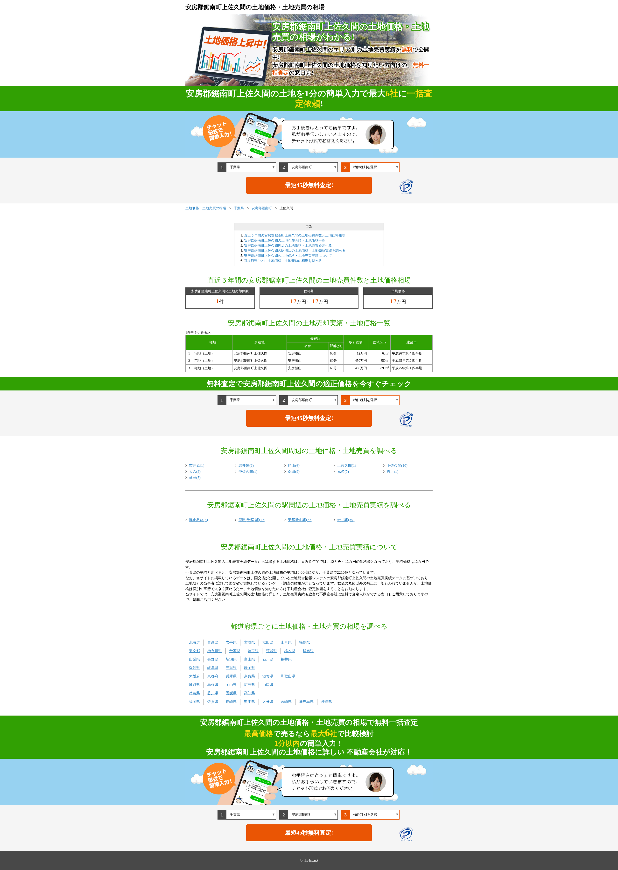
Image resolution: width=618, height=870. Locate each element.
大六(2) (195, 471)
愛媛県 (231, 693)
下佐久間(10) (397, 465)
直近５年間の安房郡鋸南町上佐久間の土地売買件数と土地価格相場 (294, 235)
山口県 (267, 685)
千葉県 (234, 651)
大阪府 (194, 676)
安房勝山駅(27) (300, 520)
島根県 (212, 685)
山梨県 (194, 659)
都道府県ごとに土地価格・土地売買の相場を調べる (283, 261)
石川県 (267, 659)
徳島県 (194, 693)
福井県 (286, 659)
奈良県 (249, 676)
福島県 (304, 642)
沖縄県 (326, 701)
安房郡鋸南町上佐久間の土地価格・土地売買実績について (288, 256)
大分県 (267, 701)
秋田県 (267, 642)
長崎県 (231, 701)
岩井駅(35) (345, 520)
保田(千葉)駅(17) (252, 520)
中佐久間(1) (248, 471)
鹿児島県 (306, 701)
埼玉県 (253, 651)
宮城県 (249, 642)
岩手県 (231, 642)
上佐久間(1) (346, 465)
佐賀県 (212, 701)
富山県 (249, 659)
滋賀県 (267, 676)
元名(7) (343, 471)
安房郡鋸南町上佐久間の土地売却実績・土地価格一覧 (284, 240)
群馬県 (308, 651)
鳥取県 (194, 685)
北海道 (194, 642)
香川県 (212, 693)
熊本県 (249, 701)
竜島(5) (195, 478)
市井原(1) (196, 465)
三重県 (231, 668)
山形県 (286, 642)
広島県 (249, 685)
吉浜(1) (392, 471)
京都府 (212, 676)
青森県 (212, 642)
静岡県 (249, 668)
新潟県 (231, 659)
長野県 (212, 659)
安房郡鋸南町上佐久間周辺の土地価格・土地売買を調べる (288, 245)
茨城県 (271, 651)
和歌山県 (288, 676)
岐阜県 (212, 668)
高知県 (249, 693)
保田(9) (294, 471)
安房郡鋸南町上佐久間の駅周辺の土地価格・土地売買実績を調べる (294, 250)
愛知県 (194, 668)
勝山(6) (294, 465)
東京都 (194, 651)
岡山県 (231, 685)
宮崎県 (286, 701)
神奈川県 (214, 651)
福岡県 (194, 701)
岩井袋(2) (246, 465)
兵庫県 (231, 676)
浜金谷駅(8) (198, 520)
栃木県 (289, 651)
